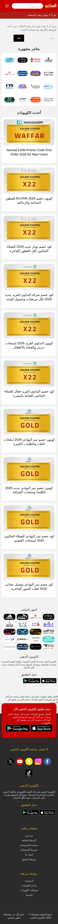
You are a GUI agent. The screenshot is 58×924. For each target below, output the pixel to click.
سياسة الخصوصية (29, 845)
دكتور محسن (14, 917)
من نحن (29, 835)
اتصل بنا (29, 854)
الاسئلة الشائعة (29, 840)
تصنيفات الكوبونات (29, 890)
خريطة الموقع (29, 859)
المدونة (29, 895)
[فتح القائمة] (7, 6)
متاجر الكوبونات (29, 885)
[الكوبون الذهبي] (51, 6)
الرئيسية (29, 880)
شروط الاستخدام (29, 850)
